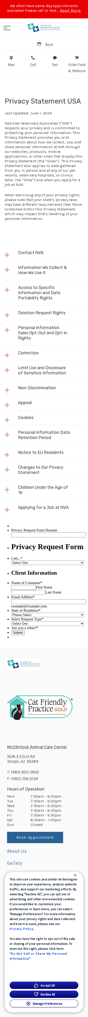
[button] (7, 28)
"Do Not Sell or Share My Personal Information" (38, 956)
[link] (44, 28)
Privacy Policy (22, 929)
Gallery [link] (14, 863)
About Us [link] (17, 851)
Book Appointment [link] (35, 837)
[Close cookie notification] (75, 875)
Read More (70, 10)
